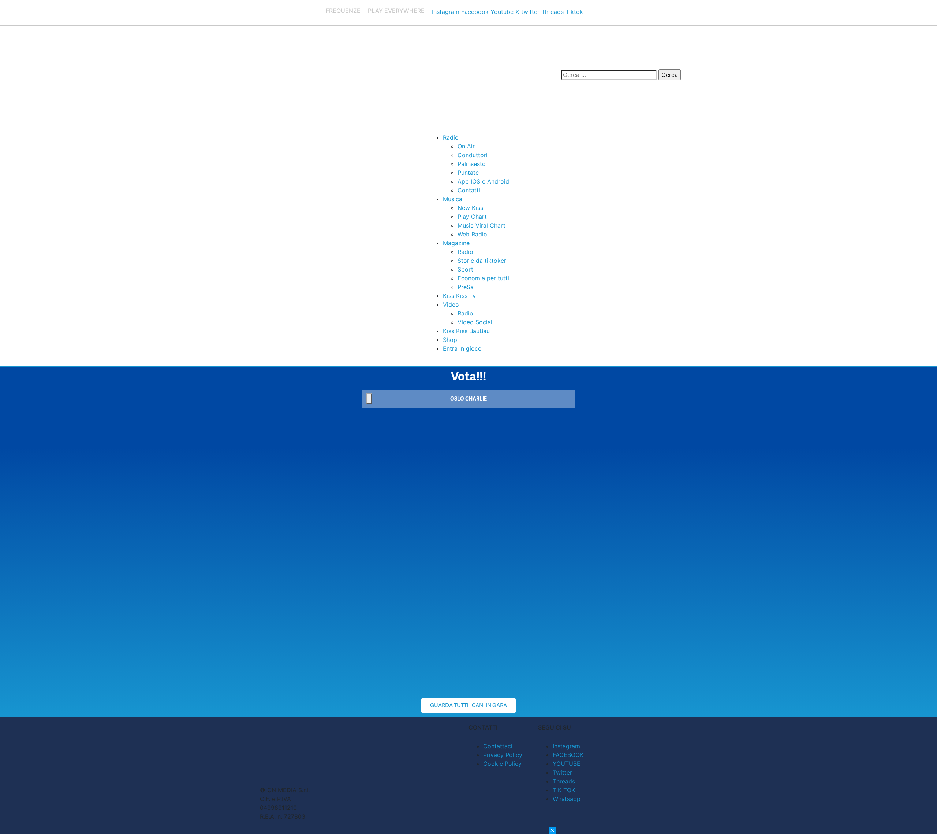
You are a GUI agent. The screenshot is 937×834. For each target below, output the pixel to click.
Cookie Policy (502, 763)
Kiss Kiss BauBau (466, 331)
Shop (450, 339)
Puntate (468, 172)
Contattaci (497, 746)
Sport (465, 269)
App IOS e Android (483, 181)
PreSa (466, 287)
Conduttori (473, 155)
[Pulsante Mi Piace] (369, 398)
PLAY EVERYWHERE (396, 10)
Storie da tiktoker (482, 260)
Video (451, 304)
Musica (452, 199)
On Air (466, 146)
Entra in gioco (462, 348)
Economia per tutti (483, 278)
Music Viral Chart (481, 225)
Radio (451, 137)
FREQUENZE (343, 10)
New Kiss (470, 207)
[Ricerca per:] (609, 75)
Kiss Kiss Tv (459, 295)
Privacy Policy (502, 755)
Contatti (469, 190)
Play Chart (472, 216)
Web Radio (472, 234)
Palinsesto (472, 163)
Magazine (456, 243)
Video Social (475, 322)
